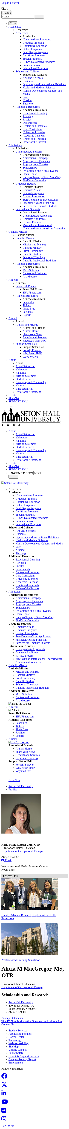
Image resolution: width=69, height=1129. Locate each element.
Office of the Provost (34, 141)
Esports (27, 314)
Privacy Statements (12, 1018)
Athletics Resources (27, 295)
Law (25, 97)
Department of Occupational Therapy (22, 851)
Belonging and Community (31, 382)
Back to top (7, 1125)
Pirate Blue (29, 308)
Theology (28, 103)
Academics (14, 26)
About (12, 359)
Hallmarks (21, 369)
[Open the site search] (2, 7)
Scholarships (30, 167)
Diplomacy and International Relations (44, 84)
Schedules (28, 302)
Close (13, 23)
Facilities (28, 311)
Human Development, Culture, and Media (39, 543)
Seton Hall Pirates (26, 286)
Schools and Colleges (28, 71)
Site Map (13, 1046)
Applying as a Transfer (35, 164)
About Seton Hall (25, 366)
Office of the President (28, 391)
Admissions (15, 145)
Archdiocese (30, 276)
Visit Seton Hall (24, 388)
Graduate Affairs (32, 190)
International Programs (35, 68)
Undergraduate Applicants (37, 215)
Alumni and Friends (27, 324)
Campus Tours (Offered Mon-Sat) (42, 177)
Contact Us (7, 1024)
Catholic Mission (17, 231)
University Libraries (34, 132)
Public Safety (15, 1052)
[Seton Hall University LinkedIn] (4, 1094)
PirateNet (13, 398)
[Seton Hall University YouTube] (5, 1102)
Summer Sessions (32, 65)
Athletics (13, 279)
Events (12, 395)
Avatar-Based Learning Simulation (20, 960)
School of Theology (34, 257)
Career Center (16, 1036)
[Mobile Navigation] (9, 10)
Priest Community (33, 250)
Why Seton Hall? (32, 353)
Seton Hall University (20, 786)
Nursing (27, 100)
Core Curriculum (32, 129)
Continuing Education (35, 45)
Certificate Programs (34, 55)
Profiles (12, 789)
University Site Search (20, 472)
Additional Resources (28, 106)
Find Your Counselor (34, 180)
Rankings (21, 372)
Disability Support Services (23, 1056)
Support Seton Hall (26, 343)
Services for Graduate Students (40, 206)
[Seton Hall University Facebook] (5, 1077)
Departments (30, 122)
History (20, 385)
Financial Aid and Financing (38, 202)
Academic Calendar (34, 135)
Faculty (27, 119)
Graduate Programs (33, 42)
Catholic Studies (32, 254)
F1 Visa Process (32, 222)
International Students (28, 209)
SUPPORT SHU (18, 401)
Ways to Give (30, 356)
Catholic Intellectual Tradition (39, 260)
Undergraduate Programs (37, 39)
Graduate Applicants (34, 218)
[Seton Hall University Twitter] (5, 1085)
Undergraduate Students (29, 151)
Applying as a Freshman (36, 161)
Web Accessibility (18, 1043)
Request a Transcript (34, 340)
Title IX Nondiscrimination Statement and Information (31, 1021)
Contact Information (34, 196)
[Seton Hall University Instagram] (4, 1119)
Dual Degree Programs (35, 52)
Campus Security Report (22, 1059)
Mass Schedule (31, 270)
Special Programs (32, 58)
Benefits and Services (35, 337)
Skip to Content (10, 2)
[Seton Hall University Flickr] (4, 1111)
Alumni (12, 318)
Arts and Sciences (33, 77)
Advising (28, 116)
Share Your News (32, 334)
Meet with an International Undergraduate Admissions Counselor (44, 227)
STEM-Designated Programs (39, 61)
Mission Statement (26, 375)
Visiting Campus (17, 1049)
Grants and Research (34, 138)
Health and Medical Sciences (39, 87)
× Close (7, 13)
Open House (30, 173)
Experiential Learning (35, 113)
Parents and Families (19, 1033)
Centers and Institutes (35, 125)
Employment (15, 1062)
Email (8, 860)
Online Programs (32, 49)
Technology (15, 1040)
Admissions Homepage (36, 157)
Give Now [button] (14, 780)
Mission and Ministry (34, 244)
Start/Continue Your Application (40, 199)
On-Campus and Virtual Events (40, 170)
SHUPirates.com (32, 292)
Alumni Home (31, 330)
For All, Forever (32, 350)
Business (28, 81)
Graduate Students (26, 183)
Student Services (25, 379)
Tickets (27, 305)
